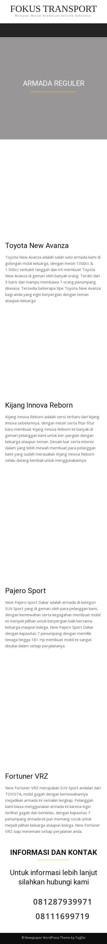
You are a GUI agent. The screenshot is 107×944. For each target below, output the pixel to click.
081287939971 (62, 901)
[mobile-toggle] (9, 30)
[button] (99, 30)
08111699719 (63, 916)
